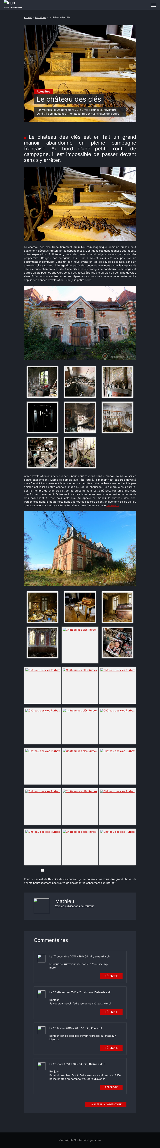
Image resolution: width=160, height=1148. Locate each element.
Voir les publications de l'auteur (74, 905)
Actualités (43, 91)
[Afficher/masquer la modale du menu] (153, 5)
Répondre (111, 976)
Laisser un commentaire (106, 1104)
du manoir (113, 505)
